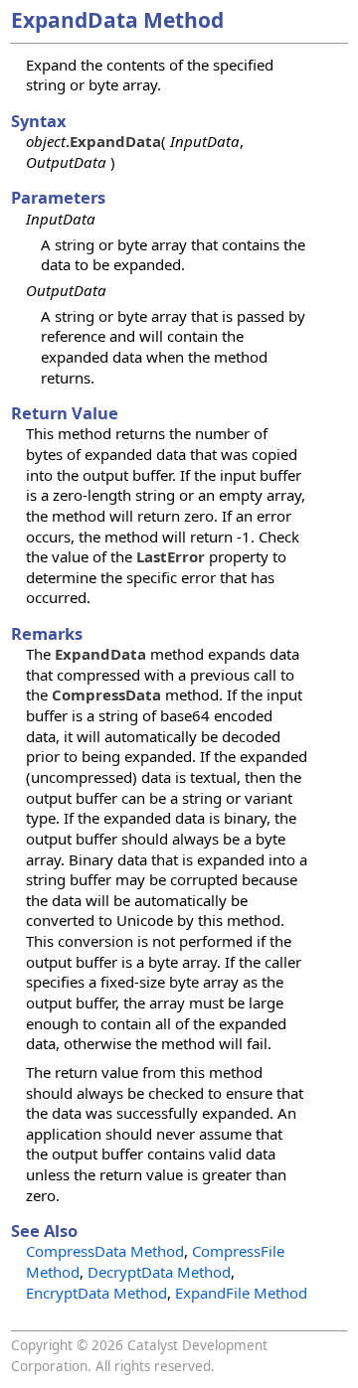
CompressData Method (105, 1251)
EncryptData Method (96, 1293)
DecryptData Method (159, 1272)
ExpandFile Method (241, 1293)
